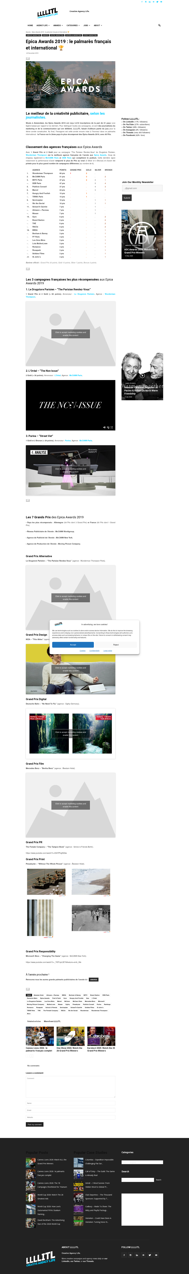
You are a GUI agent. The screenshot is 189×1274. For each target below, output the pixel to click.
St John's (100, 1007)
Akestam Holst (39, 995)
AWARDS (93, 979)
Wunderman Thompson (36, 155)
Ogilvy (67, 1004)
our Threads (88, 1261)
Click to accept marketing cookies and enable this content (70, 333)
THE (39, 1010)
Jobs (85, 25)
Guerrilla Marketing (73, 35)
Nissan (60, 1004)
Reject (116, 644)
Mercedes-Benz (90, 1001)
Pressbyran (76, 1004)
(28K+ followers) (134, 127)
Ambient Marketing (33, 35)
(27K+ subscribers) (136, 124)
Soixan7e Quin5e (76, 1007)
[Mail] (153, 1)
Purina (68, 440)
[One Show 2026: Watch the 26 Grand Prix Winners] (71, 1036)
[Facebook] (142, 1)
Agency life (42, 25)
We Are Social (73, 1010)
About (97, 25)
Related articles (34, 1021)
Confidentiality (94, 650)
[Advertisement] (140, 75)
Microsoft (101, 1001)
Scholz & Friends (51, 1007)
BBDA (64, 995)
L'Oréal (94, 998)
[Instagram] (146, 1)
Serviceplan (64, 1007)
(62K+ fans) (134, 135)
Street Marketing (90, 35)
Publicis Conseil (88, 1004)
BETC (85, 995)
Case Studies (130, 386)
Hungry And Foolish (76, 998)
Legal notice (107, 650)
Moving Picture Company (35, 1004)
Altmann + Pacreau (52, 995)
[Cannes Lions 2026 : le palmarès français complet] (40, 1036)
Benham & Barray (75, 995)
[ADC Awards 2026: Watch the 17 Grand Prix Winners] (142, 235)
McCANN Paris (52, 157)
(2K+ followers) (135, 129)
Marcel (59, 1001)
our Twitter (75, 1261)
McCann (67, 1001)
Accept (73, 644)
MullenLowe (51, 1004)
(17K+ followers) (135, 121)
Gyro (65, 998)
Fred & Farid (56, 998)
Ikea (87, 998)
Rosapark (39, 1007)
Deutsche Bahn (32, 998)
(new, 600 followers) (136, 132)
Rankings (107, 1004)
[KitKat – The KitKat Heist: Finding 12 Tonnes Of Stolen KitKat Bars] (142, 376)
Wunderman (84, 1010)
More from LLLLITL (52, 1021)
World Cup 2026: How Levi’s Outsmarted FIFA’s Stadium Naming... (49, 1210)
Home (30, 25)
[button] (159, 25)
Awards (57, 25)
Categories (72, 25)
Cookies (82, 650)
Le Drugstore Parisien (84, 294)
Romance (30, 1007)
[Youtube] (161, 1)
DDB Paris (66, 157)
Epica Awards (100, 155)
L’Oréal (58, 375)
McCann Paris (77, 1001)
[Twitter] (157, 1)
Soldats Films (89, 1007)
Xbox (28, 1014)
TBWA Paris (31, 1010)
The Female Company (50, 1010)
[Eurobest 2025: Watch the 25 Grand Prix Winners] (101, 1036)
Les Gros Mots (49, 1001)
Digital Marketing (57, 35)
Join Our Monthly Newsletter (138, 182)
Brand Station (95, 995)
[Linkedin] (150, 1)
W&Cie (63, 1010)
